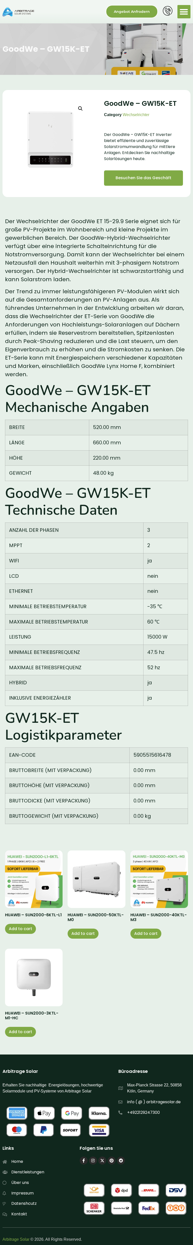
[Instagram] (93, 1161)
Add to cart (20, 929)
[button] (184, 11)
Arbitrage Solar (16, 1239)
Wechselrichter (136, 115)
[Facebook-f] (84, 1161)
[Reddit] (121, 1161)
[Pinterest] (112, 1161)
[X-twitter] (102, 1161)
